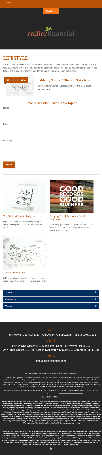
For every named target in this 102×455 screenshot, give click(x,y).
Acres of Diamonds (14, 272)
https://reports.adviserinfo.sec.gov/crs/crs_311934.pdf (58, 418)
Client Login (51, 11)
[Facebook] (51, 366)
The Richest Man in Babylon (19, 216)
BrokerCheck (73, 373)
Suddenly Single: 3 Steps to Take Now (64, 80)
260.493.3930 (31, 334)
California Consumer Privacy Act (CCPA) (74, 390)
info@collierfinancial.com (51, 360)
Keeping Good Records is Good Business (67, 218)
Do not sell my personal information (71, 393)
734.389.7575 (64, 334)
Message (7, 141)
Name (6, 108)
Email (5, 124)
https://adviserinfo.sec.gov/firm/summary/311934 (79, 416)
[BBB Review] (51, 449)
